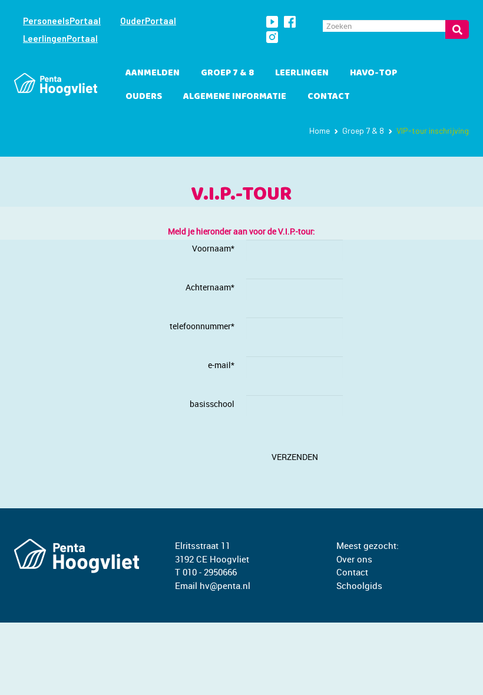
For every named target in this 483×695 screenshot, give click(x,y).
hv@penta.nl (225, 585)
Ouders (143, 96)
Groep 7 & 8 (227, 72)
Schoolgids (359, 585)
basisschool (212, 403)
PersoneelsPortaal (62, 20)
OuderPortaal (148, 20)
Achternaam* (210, 287)
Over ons (354, 559)
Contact (328, 96)
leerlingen (302, 72)
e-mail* (221, 364)
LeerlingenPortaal (60, 38)
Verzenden (295, 456)
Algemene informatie (234, 96)
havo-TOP (373, 72)
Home (319, 130)
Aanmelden (152, 72)
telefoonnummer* (202, 326)
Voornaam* (213, 248)
